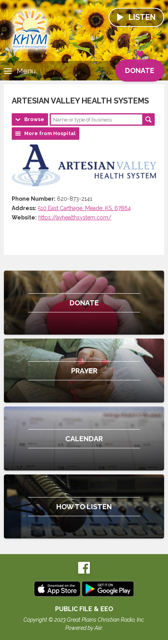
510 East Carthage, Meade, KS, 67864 (84, 208)
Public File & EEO (84, 609)
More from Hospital (49, 133)
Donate (139, 70)
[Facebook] (84, 572)
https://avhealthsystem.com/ (74, 217)
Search (148, 119)
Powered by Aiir (83, 628)
